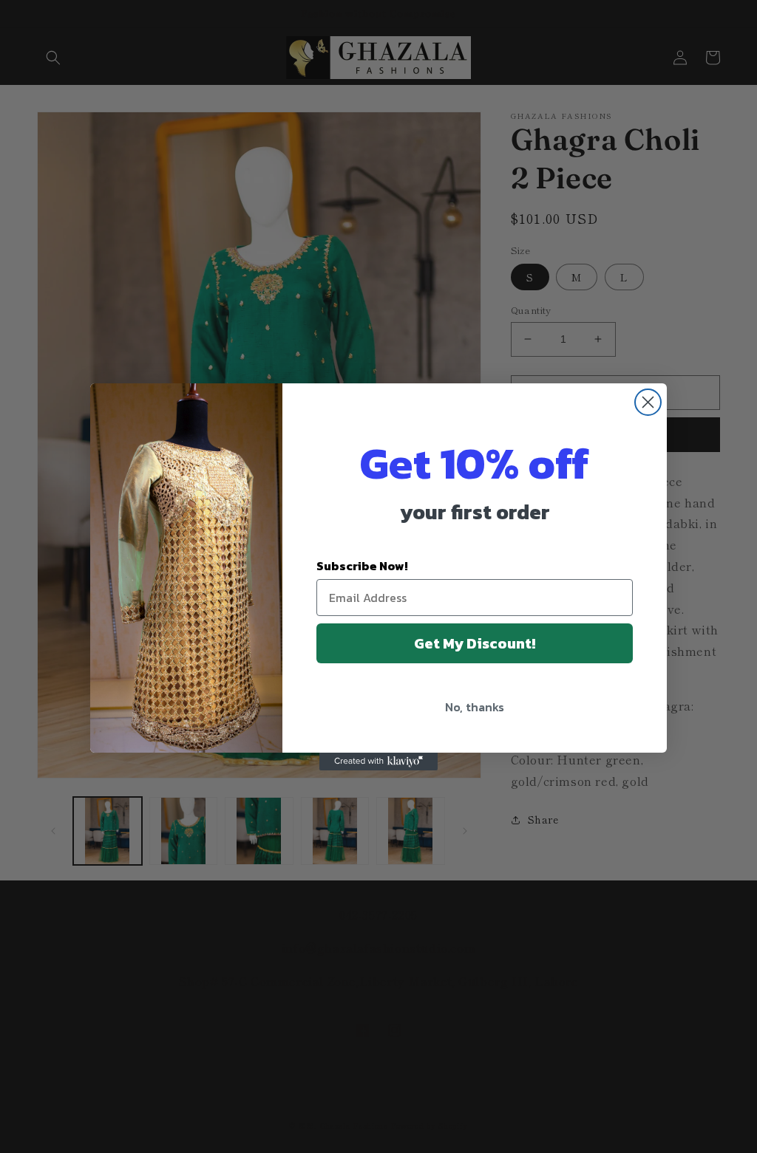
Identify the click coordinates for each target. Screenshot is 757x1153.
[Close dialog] (648, 402)
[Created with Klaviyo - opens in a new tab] (378, 761)
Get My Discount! (474, 643)
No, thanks (474, 707)
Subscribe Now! (362, 566)
